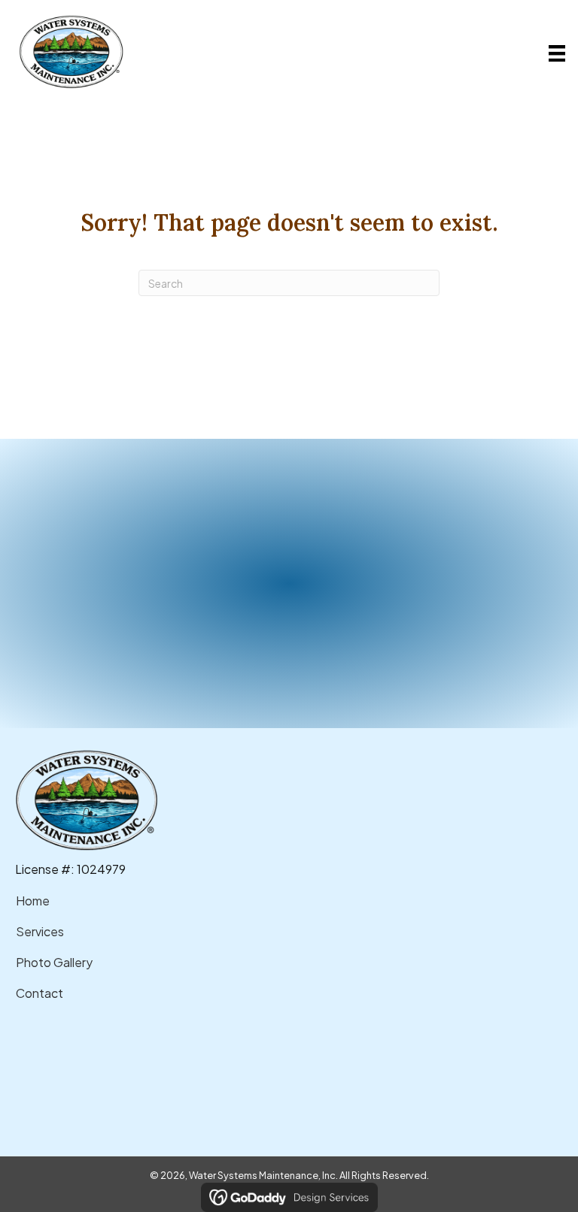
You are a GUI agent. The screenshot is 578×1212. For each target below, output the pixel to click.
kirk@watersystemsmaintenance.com (149, 1080)
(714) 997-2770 (86, 1054)
